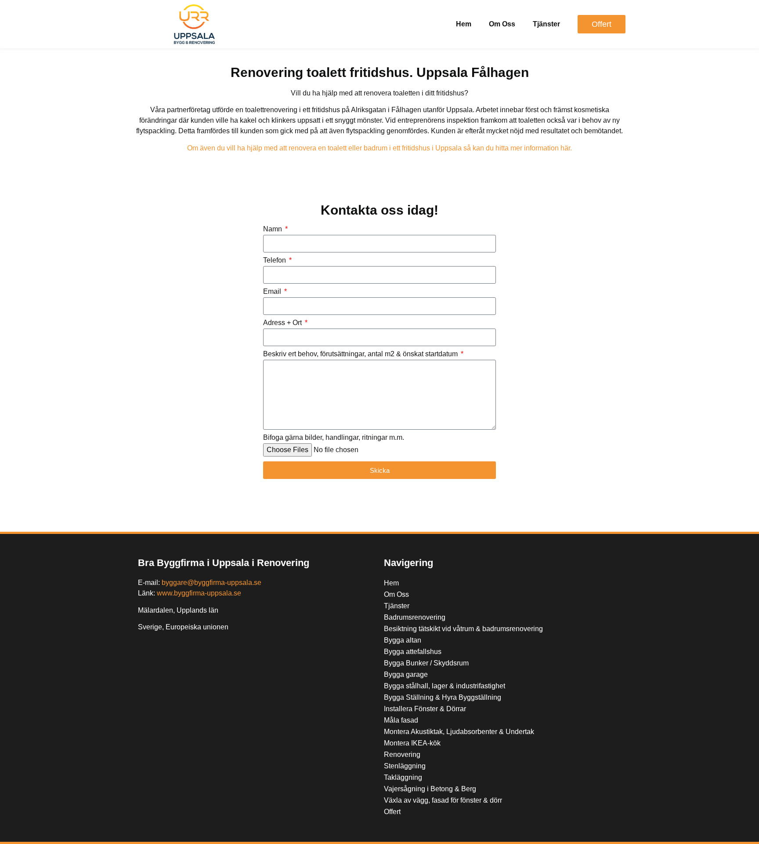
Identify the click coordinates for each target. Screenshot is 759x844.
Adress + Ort (283, 322)
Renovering (402, 754)
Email (273, 291)
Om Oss (502, 24)
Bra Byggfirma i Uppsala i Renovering (223, 562)
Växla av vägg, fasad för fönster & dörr (443, 800)
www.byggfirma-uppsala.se (199, 593)
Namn (273, 229)
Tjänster (546, 24)
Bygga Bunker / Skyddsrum (426, 663)
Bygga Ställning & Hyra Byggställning (442, 697)
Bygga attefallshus (412, 651)
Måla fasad (401, 720)
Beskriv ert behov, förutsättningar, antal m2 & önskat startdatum (361, 354)
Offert (392, 811)
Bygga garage (406, 674)
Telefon (275, 260)
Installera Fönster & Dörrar (425, 708)
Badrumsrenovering (414, 617)
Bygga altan (402, 640)
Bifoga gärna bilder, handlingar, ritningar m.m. (333, 437)
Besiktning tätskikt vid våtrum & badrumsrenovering (463, 628)
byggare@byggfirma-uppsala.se (211, 582)
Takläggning (403, 777)
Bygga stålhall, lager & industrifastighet (444, 686)
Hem (463, 24)
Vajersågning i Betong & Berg (430, 789)
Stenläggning (405, 766)
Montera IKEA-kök (412, 743)
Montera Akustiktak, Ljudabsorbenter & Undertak (459, 731)
